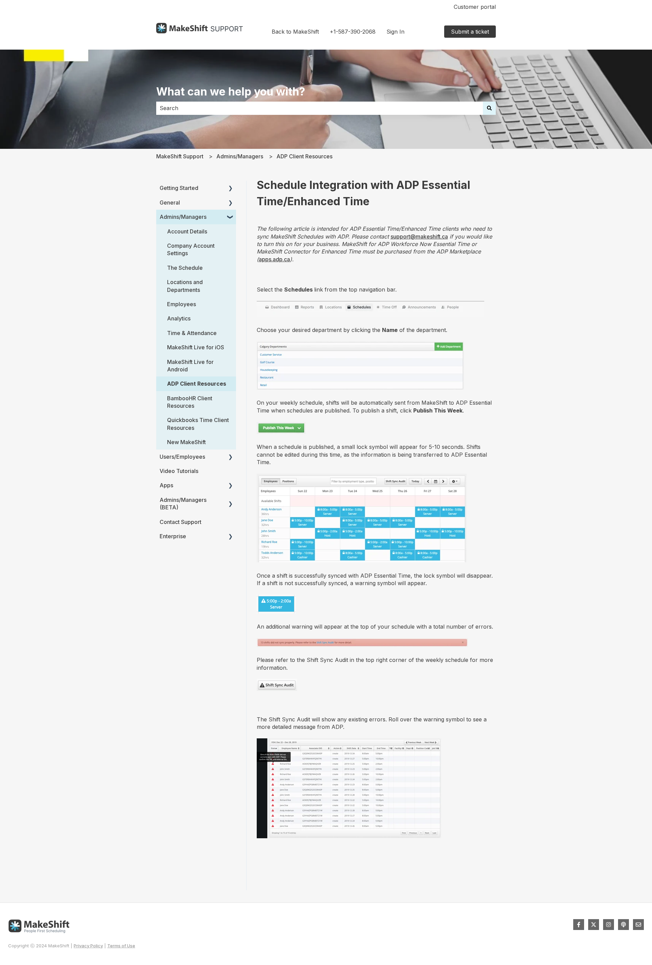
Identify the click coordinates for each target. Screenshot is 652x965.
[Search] (489, 108)
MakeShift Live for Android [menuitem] (190, 365)
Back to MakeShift (295, 31)
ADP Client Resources (304, 156)
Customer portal (475, 6)
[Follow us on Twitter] (593, 924)
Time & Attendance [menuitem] (192, 333)
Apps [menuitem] (166, 485)
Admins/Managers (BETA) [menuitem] (183, 503)
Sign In (395, 31)
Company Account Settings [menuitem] (191, 249)
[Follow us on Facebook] (578, 924)
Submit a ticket (470, 31)
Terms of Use (121, 945)
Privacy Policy (88, 945)
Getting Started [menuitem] (179, 188)
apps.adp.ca (274, 259)
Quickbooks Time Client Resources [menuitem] (198, 424)
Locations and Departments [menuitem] (185, 286)
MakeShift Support (179, 156)
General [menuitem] (170, 202)
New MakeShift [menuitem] (186, 442)
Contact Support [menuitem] (180, 522)
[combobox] (319, 108)
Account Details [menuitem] (187, 231)
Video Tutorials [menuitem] (179, 471)
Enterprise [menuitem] (173, 536)
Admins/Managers (239, 156)
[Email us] (638, 924)
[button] (230, 188)
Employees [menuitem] (181, 304)
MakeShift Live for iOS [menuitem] (195, 347)
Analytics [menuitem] (179, 318)
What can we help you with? (230, 91)
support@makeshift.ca (419, 236)
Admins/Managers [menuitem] (183, 216)
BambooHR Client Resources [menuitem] (189, 402)
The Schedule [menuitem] (185, 267)
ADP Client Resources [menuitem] (196, 383)
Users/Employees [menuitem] (182, 456)
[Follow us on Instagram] (608, 924)
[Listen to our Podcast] (623, 924)
